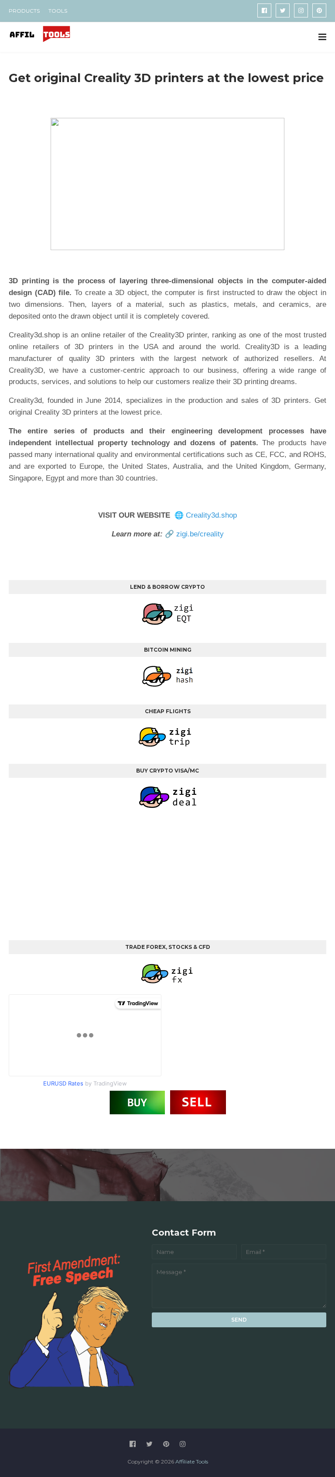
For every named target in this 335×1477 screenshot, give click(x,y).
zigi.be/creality (200, 534)
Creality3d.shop (211, 515)
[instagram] (301, 10)
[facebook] (264, 10)
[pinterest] (319, 10)
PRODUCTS (24, 10)
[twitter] (283, 10)
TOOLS (57, 10)
